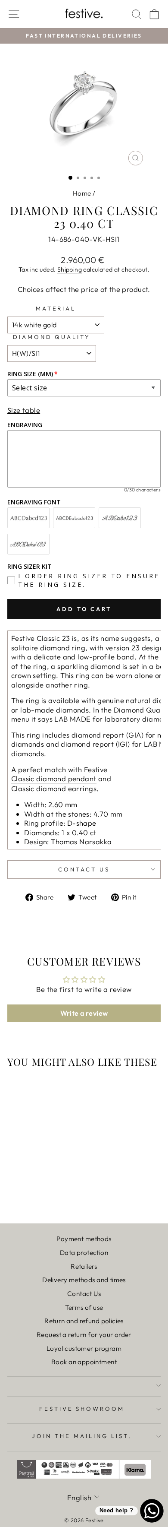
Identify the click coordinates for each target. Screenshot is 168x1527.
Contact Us (84, 1293)
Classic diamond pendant (53, 778)
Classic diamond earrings (53, 788)
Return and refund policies (84, 1321)
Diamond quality (52, 336)
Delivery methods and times (84, 1280)
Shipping (69, 269)
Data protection (84, 1252)
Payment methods (83, 1239)
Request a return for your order (84, 1335)
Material (56, 308)
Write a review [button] (84, 1013)
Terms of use (84, 1307)
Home (82, 193)
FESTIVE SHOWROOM (82, 1408)
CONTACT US (84, 869)
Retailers (84, 1266)
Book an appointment (84, 1362)
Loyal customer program (84, 1348)
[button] (31, 22)
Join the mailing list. (81, 1435)
